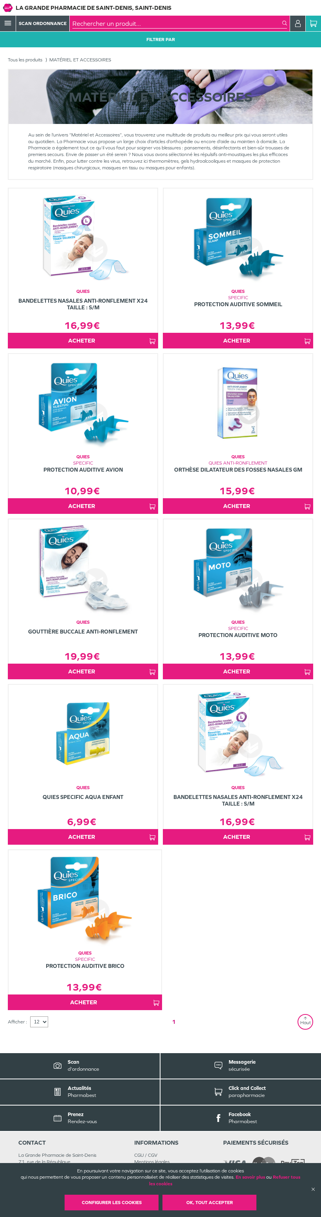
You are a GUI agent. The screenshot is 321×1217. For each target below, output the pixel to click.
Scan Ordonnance (43, 23)
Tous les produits (25, 60)
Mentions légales (152, 1162)
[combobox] (177, 23)
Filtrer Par (160, 39)
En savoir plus (250, 1177)
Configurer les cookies (112, 1202)
